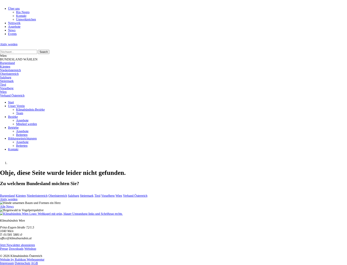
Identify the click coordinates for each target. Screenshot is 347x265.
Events (12, 34)
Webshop (30, 248)
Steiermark (7, 81)
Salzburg (5, 77)
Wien (3, 92)
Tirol (3, 84)
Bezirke (13, 116)
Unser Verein (16, 106)
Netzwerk (14, 23)
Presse (4, 248)
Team (19, 113)
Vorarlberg (6, 88)
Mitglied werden (26, 124)
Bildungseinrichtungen (22, 138)
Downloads (16, 248)
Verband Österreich (12, 95)
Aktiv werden (8, 44)
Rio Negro (23, 12)
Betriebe (13, 127)
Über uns (14, 8)
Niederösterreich (10, 70)
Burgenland (7, 63)
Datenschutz (22, 263)
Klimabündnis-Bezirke (30, 109)
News (11, 30)
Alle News (7, 206)
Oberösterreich (9, 73)
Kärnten (5, 66)
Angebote (14, 26)
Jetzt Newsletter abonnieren (17, 245)
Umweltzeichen (26, 19)
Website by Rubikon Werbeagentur (22, 259)
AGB (34, 263)
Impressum (7, 263)
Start (11, 102)
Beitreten (22, 135)
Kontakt (21, 15)
